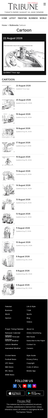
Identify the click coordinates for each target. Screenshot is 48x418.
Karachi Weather (12, 341)
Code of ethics (33, 367)
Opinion (8, 318)
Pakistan (22, 18)
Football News (10, 359)
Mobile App (31, 371)
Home (4, 18)
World (43, 18)
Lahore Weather (11, 344)
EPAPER (40, 12)
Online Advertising (34, 333)
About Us (30, 329)
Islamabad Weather (13, 348)
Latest (12, 18)
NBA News (9, 367)
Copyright (30, 363)
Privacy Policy (32, 359)
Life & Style (31, 306)
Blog (28, 318)
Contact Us (31, 344)
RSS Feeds (31, 337)
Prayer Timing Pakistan (14, 329)
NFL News (9, 371)
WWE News (9, 375)
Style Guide (31, 355)
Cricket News (10, 355)
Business (33, 18)
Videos (29, 322)
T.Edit (29, 310)
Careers (30, 348)
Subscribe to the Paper (36, 341)
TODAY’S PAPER (11, 12)
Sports (29, 314)
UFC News (9, 363)
